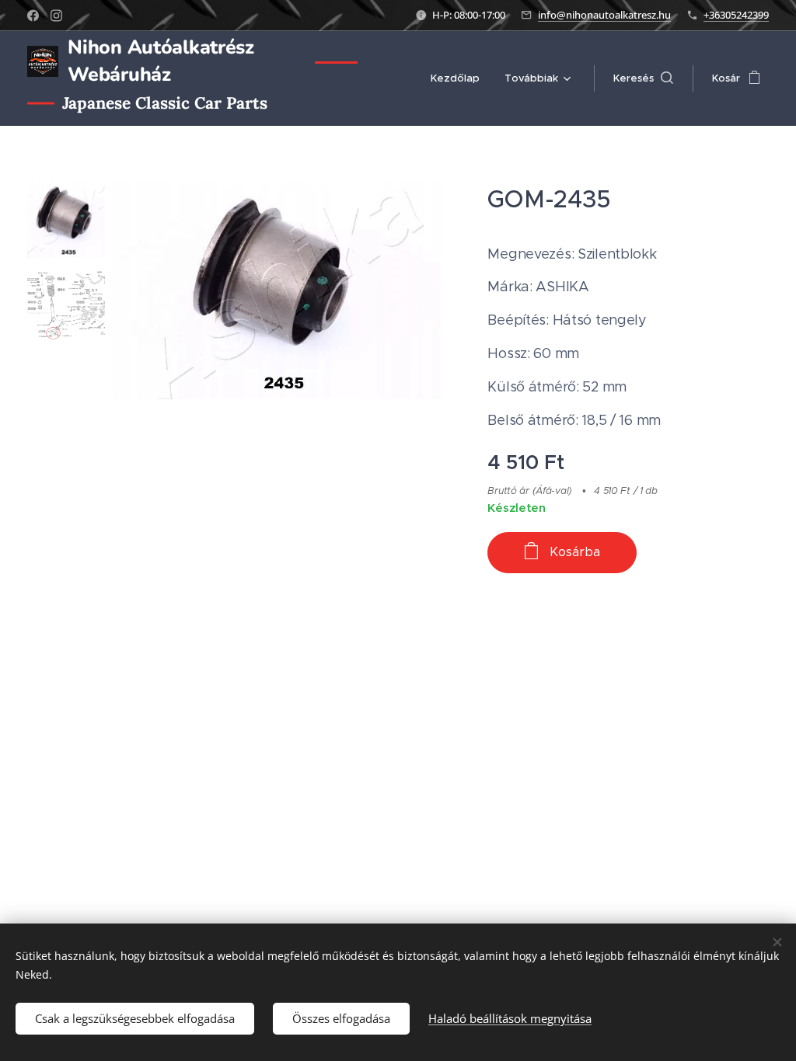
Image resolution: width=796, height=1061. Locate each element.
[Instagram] (56, 15)
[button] (643, 78)
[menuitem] (459, 78)
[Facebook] (33, 15)
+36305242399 (736, 15)
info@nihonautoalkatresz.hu (604, 15)
